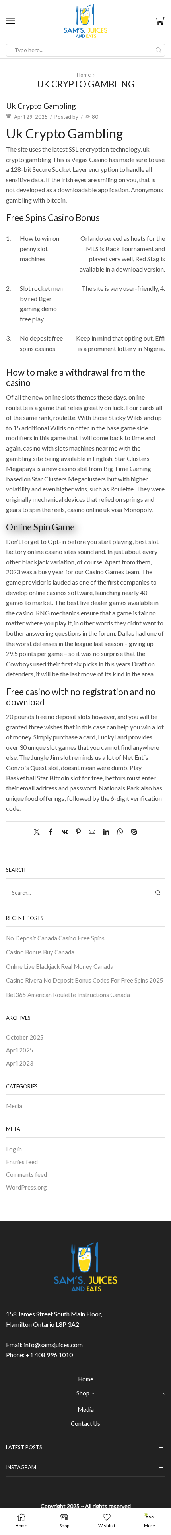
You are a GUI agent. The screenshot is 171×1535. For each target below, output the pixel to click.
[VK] (65, 832)
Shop (82, 1393)
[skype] (132, 832)
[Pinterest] (78, 832)
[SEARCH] (158, 892)
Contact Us (85, 1423)
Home (84, 74)
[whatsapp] (120, 832)
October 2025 (25, 1037)
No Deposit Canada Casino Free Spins (55, 938)
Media (14, 1105)
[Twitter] (39, 832)
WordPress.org (26, 1187)
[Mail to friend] (92, 832)
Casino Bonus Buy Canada (40, 952)
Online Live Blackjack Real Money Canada (59, 966)
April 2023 (19, 1063)
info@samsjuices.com (53, 1344)
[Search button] (159, 50)
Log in (14, 1149)
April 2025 (19, 1050)
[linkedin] (106, 832)
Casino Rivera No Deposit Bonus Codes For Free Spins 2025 (84, 980)
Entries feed (22, 1161)
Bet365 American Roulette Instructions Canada (68, 994)
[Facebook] (51, 832)
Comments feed (26, 1174)
